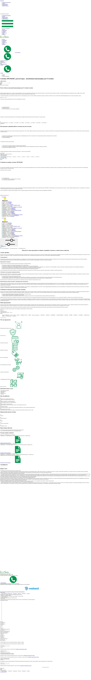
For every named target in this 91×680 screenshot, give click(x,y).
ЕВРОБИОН (14, 209)
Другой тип (2, 624)
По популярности (6, 248)
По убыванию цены (22, 248)
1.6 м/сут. (33, 156)
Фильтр (2, 245)
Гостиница (2, 623)
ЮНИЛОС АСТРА (17, 205)
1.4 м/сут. (28, 156)
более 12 (1, 628)
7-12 (1, 627)
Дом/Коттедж (2, 622)
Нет (3, 158)
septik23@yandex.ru (5, 5)
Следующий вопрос (6, 658)
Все (1, 158)
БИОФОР (12, 216)
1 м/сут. (19, 156)
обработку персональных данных (21, 649)
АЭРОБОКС (13, 213)
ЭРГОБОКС (14, 207)
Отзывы (3, 41)
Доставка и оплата (13, 591)
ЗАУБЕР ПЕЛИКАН (18, 210)
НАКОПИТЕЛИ (16, 215)
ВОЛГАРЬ (12, 211)
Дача (1, 621)
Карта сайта (18, 591)
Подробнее (2, 452)
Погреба (3, 3)
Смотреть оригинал (7, 452)
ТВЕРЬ (11, 206)
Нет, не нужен (2, 640)
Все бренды (4, 196)
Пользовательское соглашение (5, 591)
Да (6, 158)
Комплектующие (5, 17)
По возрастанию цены (13, 248)
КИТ (10, 203)
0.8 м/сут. (14, 156)
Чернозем (2, 636)
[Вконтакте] (4, 583)
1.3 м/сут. (23, 156)
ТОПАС (11, 204)
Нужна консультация (3, 638)
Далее (2, 647)
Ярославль (2, 0)
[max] (10, 583)
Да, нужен (2, 639)
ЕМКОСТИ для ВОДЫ (18, 214)
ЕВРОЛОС (9, 201)
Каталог (3, 29)
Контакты (3, 34)
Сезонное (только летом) (4, 629)
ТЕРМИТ (12, 233)
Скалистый (2, 637)
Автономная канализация (6, 2)
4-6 (1, 626)
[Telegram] (16, 583)
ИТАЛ (11, 202)
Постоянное (2, 630)
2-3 (1, 625)
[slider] (45, 84)
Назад (2, 658)
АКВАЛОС (13, 208)
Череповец (8, 28)
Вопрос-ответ (4, 32)
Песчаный (2, 635)
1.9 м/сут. (37, 156)
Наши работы (4, 30)
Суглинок (2, 634)
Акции (3, 33)
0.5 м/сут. (10, 156)
